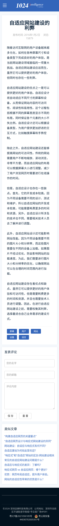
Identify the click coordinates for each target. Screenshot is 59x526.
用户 (24, 331)
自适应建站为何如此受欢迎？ (20, 450)
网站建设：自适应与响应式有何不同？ (25, 446)
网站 (36, 331)
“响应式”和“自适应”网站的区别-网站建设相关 (29, 455)
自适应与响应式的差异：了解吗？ (23, 465)
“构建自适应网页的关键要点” (20, 436)
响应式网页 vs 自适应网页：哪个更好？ (26, 469)
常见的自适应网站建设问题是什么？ (24, 460)
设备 (12, 337)
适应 (24, 337)
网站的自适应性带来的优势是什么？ (24, 479)
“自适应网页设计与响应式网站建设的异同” (28, 441)
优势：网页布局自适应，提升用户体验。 (27, 474)
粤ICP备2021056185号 (20, 516)
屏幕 (12, 331)
